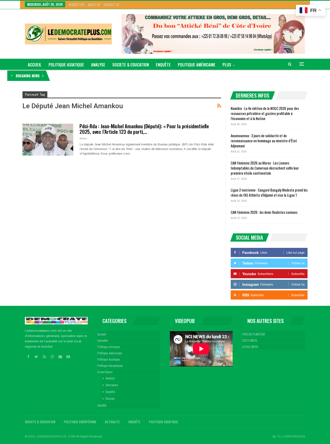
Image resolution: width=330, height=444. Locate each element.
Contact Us (111, 4)
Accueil (101, 334)
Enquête (163, 65)
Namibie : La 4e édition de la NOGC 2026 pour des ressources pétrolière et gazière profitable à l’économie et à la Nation (130, 75)
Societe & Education (130, 65)
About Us (94, 4)
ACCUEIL (35, 65)
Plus (226, 65)
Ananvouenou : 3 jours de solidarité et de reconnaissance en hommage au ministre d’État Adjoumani (264, 140)
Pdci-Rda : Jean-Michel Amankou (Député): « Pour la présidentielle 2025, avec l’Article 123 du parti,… (144, 128)
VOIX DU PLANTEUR (253, 334)
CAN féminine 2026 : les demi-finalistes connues (264, 212)
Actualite (102, 340)
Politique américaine (196, 65)
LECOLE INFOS (250, 346)
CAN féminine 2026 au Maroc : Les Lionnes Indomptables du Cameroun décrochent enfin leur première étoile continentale (265, 168)
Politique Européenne (110, 365)
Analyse (98, 65)
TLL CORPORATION (291, 436)
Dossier (110, 398)
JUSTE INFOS (249, 340)
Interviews (112, 384)
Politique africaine (108, 346)
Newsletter (76, 4)
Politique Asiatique (66, 65)
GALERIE (102, 405)
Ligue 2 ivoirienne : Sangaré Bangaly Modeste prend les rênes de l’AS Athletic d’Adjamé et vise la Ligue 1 (269, 192)
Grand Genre (105, 371)
